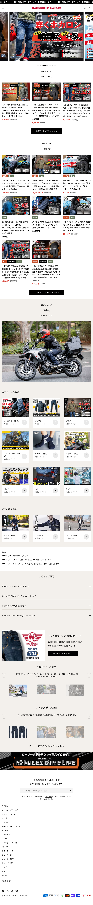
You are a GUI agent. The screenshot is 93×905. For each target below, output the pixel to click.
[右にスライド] (89, 675)
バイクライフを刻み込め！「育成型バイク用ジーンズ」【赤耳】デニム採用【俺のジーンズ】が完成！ (46, 225)
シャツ (4, 838)
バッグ (4, 867)
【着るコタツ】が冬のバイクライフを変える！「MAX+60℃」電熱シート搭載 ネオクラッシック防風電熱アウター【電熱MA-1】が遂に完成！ (46, 184)
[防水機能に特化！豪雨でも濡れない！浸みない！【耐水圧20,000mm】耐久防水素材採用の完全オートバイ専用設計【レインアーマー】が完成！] (16, 205)
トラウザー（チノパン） (11, 814)
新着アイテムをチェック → (46, 131)
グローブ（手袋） (8, 851)
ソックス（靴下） (8, 859)
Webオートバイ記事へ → (63, 653)
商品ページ (46, 36)
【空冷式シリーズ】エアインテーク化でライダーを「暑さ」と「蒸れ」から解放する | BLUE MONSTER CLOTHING (46, 675)
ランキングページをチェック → (46, 292)
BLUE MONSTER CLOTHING (18, 895)
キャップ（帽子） (8, 863)
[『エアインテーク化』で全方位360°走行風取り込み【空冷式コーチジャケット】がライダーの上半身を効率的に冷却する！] (77, 205)
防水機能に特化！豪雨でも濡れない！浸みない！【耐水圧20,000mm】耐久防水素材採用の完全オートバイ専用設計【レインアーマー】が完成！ (15, 228)
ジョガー (5, 822)
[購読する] (70, 790)
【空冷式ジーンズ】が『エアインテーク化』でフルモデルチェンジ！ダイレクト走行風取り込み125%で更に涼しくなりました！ (16, 184)
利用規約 (48, 796)
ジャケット (6, 834)
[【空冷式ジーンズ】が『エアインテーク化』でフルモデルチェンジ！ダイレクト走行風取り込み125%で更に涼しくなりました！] (16, 164)
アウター (5, 830)
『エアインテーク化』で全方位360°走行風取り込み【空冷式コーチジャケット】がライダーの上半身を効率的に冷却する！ (77, 226)
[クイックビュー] (26, 87)
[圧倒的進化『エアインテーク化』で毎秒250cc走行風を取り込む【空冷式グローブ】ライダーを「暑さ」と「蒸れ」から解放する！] (77, 164)
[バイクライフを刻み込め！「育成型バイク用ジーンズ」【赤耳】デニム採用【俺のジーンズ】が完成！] (46, 205)
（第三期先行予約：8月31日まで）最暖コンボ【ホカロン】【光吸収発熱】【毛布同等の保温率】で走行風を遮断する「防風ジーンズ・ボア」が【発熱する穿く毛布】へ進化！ (77, 111)
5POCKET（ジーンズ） (10, 810)
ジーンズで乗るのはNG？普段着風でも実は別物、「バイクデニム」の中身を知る (46, 715)
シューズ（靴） (7, 855)
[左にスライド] (4, 675)
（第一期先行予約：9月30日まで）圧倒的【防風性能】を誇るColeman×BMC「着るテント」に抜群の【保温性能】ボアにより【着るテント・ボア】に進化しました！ (16, 110)
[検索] (85, 7)
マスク (4, 871)
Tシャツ (5, 847)
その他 (4, 875)
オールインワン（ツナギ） (12, 826)
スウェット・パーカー (10, 843)
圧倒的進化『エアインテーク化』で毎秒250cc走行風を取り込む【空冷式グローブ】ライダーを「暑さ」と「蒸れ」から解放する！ (77, 184)
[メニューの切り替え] (2, 7)
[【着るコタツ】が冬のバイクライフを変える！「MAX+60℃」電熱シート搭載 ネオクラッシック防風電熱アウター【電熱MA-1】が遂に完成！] (46, 164)
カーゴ (4, 818)
